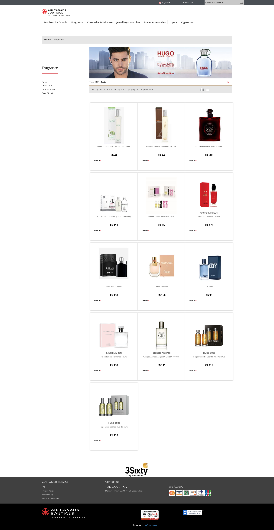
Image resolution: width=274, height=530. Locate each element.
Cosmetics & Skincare (100, 22)
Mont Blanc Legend (113, 286)
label (207, 1)
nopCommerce (150, 525)
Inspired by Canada (56, 22)
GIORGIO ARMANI (209, 212)
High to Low (137, 89)
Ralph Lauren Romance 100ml (114, 356)
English (164, 2)
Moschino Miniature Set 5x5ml (161, 216)
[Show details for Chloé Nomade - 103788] (162, 265)
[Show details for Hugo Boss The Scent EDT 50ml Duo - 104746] (209, 335)
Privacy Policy (48, 490)
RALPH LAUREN (114, 352)
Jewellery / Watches (128, 22)
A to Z (109, 89)
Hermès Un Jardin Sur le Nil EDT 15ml (113, 146)
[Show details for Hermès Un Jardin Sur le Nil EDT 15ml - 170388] (114, 125)
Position (101, 89)
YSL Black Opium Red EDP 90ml (209, 146)
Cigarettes (187, 22)
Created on (148, 89)
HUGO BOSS (209, 352)
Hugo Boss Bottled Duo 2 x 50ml (114, 426)
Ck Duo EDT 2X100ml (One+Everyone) (114, 216)
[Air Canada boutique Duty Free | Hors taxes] (56, 12)
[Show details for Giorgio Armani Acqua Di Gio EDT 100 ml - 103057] (162, 335)
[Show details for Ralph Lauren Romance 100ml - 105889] (114, 335)
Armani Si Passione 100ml (209, 216)
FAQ (227, 81)
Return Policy (47, 494)
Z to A (116, 89)
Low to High (125, 89)
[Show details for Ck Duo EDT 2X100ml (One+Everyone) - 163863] (114, 195)
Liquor (173, 22)
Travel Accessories (155, 22)
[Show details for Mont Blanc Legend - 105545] (114, 265)
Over (47, 93)
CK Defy (209, 286)
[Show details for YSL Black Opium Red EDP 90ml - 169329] (209, 125)
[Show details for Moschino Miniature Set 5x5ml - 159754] (162, 195)
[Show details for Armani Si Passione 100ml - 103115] (209, 195)
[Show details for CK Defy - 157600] (209, 265)
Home (47, 39)
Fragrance (77, 22)
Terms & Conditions (50, 498)
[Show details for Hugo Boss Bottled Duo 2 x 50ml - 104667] (114, 405)
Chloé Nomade (161, 286)
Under (47, 85)
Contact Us (188, 2)
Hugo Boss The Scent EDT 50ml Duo (209, 356)
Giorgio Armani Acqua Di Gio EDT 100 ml (161, 356)
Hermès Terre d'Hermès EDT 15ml (161, 146)
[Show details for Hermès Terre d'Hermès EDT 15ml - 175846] (162, 125)
